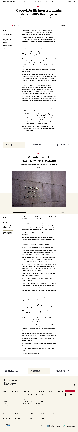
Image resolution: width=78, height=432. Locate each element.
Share (62, 25)
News (25, 1)
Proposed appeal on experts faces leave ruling (7, 47)
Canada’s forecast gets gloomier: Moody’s (7, 41)
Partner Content (46, 1)
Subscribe (69, 1)
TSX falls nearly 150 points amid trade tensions (62, 145)
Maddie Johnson (16, 25)
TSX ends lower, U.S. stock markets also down (8, 34)
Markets (39, 6)
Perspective (30, 1)
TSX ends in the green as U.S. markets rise (35, 145)
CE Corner (54, 1)
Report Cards (38, 1)
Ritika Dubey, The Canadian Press (19, 212)
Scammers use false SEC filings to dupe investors (7, 233)
